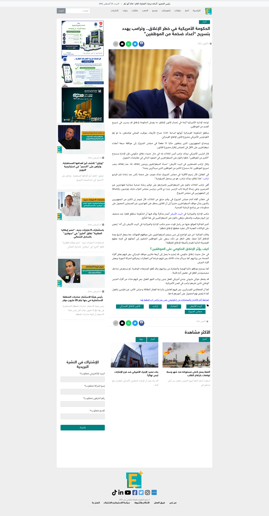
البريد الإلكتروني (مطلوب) (92, 373)
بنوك (125, 10)
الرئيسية (196, 10)
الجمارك (174, 306)
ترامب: (206, 179)
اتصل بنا (96, 503)
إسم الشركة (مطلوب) (94, 386)
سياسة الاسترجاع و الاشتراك (117, 503)
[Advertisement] (160, 422)
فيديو (154, 10)
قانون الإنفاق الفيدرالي (130, 306)
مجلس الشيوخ (195, 312)
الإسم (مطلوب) (97, 410)
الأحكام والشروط (141, 503)
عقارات (135, 10)
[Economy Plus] (208, 11)
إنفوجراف (166, 10)
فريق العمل (159, 503)
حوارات (177, 10)
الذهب (145, 10)
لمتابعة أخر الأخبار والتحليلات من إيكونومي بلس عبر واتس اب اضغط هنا (174, 300)
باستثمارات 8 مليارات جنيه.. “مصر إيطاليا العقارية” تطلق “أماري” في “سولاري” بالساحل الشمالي (82, 234)
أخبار (187, 10)
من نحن (173, 503)
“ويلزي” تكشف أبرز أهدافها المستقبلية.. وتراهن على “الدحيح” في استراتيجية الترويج (83, 167)
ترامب (155, 306)
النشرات (114, 10)
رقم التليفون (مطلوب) (94, 398)
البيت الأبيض (176, 214)
